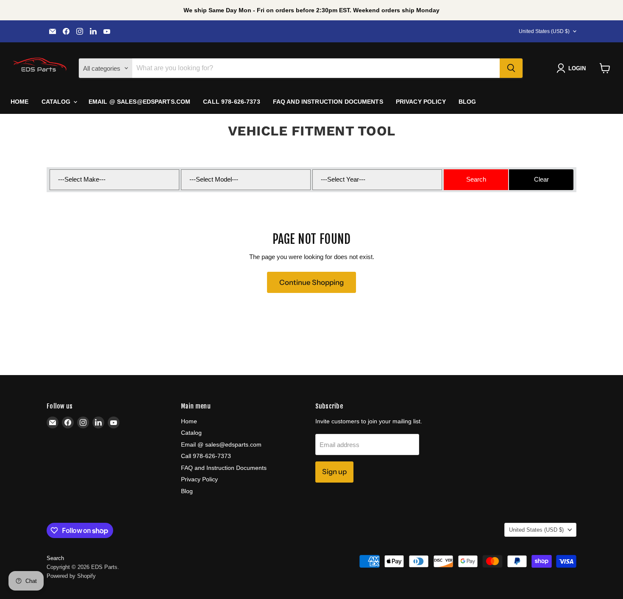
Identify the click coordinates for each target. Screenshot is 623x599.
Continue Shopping (311, 282)
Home (20, 101)
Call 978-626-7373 (231, 101)
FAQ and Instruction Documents (328, 101)
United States (544, 31)
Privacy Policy (421, 101)
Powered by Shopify (71, 576)
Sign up (334, 471)
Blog (467, 101)
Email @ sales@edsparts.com (140, 101)
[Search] (511, 68)
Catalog (57, 101)
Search (55, 558)
